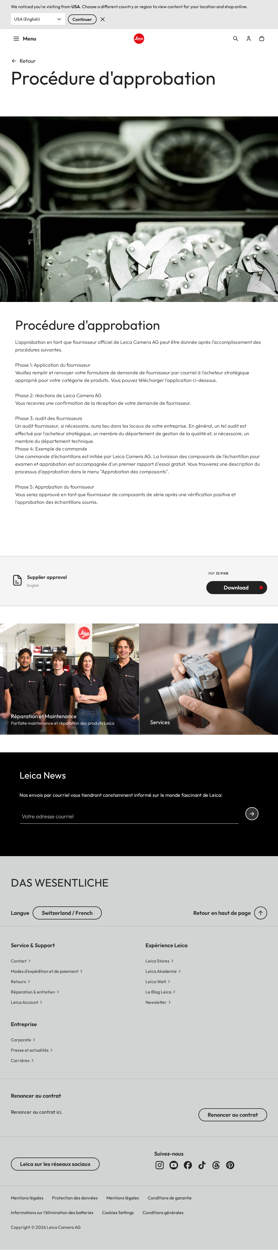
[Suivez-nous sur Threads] (216, 1165)
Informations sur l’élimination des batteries (52, 1212)
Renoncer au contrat (233, 1114)
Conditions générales (163, 1212)
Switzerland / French (67, 912)
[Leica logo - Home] (139, 38)
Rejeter (102, 19)
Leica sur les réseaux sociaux (55, 1164)
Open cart (261, 38)
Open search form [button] (235, 38)
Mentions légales (27, 1197)
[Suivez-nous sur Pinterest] (230, 1165)
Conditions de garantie (170, 1197)
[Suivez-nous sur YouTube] (173, 1165)
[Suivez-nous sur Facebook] (187, 1165)
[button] (260, 912)
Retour (28, 60)
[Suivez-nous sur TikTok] (202, 1165)
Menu (29, 38)
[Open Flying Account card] (248, 38)
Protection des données (75, 1197)
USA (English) (27, 19)
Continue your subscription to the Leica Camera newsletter (251, 813)
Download (236, 587)
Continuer (82, 19)
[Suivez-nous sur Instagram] (159, 1165)
